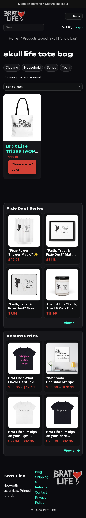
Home (13, 38)
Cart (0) (66, 27)
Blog (38, 472)
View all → (72, 323)
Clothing (12, 67)
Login (78, 27)
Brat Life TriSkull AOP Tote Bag (20, 151)
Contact (41, 492)
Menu (76, 16)
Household (32, 67)
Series (51, 67)
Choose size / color (22, 166)
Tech (66, 67)
